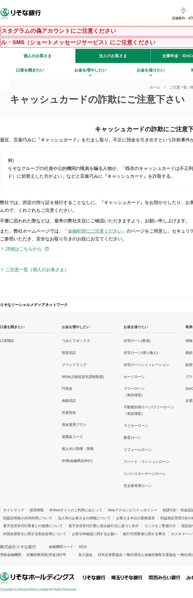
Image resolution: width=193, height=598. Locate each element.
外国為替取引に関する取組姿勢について (34, 534)
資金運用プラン (74, 425)
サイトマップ (13, 510)
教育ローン (132, 438)
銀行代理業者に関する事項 (144, 534)
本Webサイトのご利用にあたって (75, 510)
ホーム (155, 87)
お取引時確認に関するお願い (95, 534)
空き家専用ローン (138, 486)
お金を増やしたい (76, 327)
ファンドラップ (74, 365)
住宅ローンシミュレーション (146, 365)
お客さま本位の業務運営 (135, 518)
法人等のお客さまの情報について (84, 518)
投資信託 (69, 353)
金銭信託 (69, 400)
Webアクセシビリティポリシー (132, 510)
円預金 (67, 388)
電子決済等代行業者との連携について (33, 526)
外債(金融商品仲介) (77, 461)
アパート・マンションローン (146, 462)
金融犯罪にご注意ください (95, 231)
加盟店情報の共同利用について (27, 518)
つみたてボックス (76, 341)
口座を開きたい (12, 327)
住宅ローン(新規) (137, 341)
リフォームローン (138, 450)
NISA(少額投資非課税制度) (83, 377)
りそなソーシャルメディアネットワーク (34, 305)
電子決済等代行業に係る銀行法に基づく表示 (103, 526)
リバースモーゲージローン (145, 474)
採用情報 (37, 510)
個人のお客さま (38, 56)
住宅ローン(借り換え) (141, 353)
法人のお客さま (113, 56)
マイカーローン (136, 426)
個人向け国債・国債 (77, 449)
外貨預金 (69, 413)
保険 (188, 341)
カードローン (134, 377)
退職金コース (72, 437)
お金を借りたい (136, 327)
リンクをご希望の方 (160, 526)
